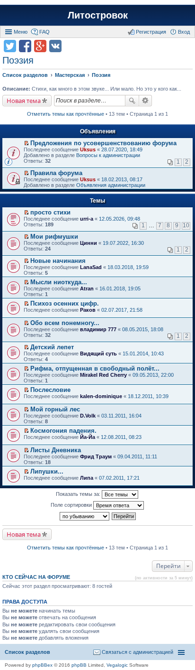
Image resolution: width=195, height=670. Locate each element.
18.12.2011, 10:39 (148, 396)
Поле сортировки (72, 505)
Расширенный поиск (145, 100)
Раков (88, 310)
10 (186, 225)
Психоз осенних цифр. (64, 303)
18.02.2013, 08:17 (121, 179)
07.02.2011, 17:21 (119, 478)
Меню (20, 32)
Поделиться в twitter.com (10, 46)
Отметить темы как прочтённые (65, 114)
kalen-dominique (101, 396)
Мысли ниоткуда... (58, 282)
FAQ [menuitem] (44, 32)
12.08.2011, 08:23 (121, 437)
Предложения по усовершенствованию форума (103, 143)
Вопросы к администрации (108, 155)
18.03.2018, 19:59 (128, 267)
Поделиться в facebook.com (25, 46)
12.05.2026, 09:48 (119, 219)
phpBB (79, 665)
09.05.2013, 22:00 (153, 375)
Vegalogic (117, 665)
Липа (86, 478)
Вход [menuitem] (184, 32)
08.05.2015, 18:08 (142, 329)
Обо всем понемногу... (64, 322)
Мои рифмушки (54, 236)
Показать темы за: (79, 494)
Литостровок (98, 15)
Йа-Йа (87, 437)
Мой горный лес (55, 409)
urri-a (86, 219)
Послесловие (50, 389)
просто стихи (50, 212)
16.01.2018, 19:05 (120, 288)
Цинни (88, 243)
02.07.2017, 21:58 (121, 310)
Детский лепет (52, 347)
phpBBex (42, 665)
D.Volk (88, 416)
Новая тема (24, 100)
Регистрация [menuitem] (151, 32)
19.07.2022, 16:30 (123, 243)
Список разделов (27, 652)
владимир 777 (98, 329)
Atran (87, 288)
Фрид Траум (96, 456)
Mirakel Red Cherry (103, 375)
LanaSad (91, 267)
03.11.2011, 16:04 (121, 416)
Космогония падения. (63, 430)
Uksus (88, 149)
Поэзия (18, 60)
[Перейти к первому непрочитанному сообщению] (26, 143)
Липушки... (46, 471)
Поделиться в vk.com (55, 46)
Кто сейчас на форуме (36, 577)
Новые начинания (58, 260)
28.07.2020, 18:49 (121, 149)
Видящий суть (98, 353)
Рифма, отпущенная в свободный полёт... (95, 368)
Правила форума (56, 173)
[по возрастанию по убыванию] (85, 516)
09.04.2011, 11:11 (137, 456)
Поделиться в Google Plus (40, 46)
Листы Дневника (55, 450)
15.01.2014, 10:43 (143, 353)
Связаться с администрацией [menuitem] (137, 652)
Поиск (132, 100)
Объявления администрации (110, 185)
